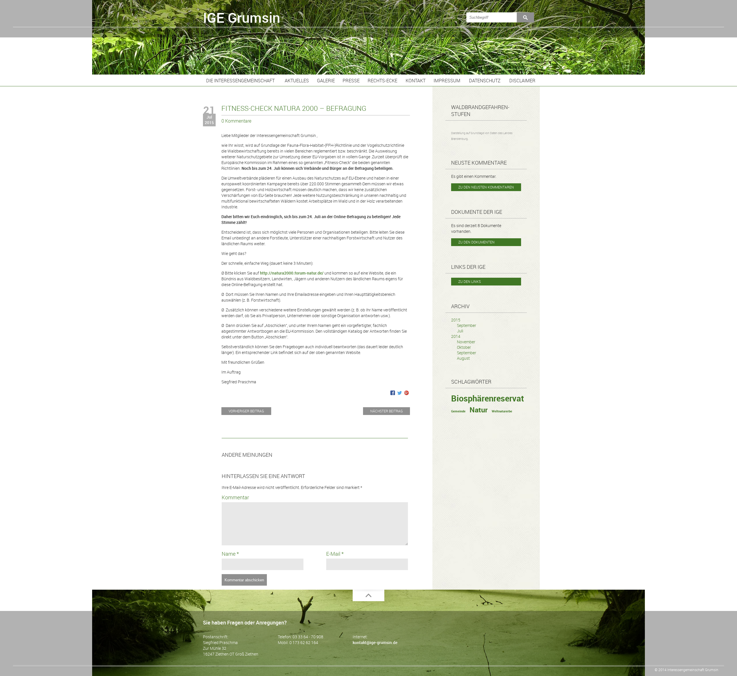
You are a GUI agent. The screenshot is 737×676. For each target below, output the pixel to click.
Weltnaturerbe (502, 411)
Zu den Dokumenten (476, 242)
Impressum (447, 80)
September (466, 325)
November (466, 341)
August (463, 358)
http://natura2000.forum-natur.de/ (292, 273)
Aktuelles (297, 80)
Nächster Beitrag (386, 411)
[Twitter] (399, 393)
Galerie (326, 80)
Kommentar (235, 497)
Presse (351, 80)
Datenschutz (485, 80)
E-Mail (335, 554)
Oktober (464, 347)
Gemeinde (458, 411)
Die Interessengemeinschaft (240, 80)
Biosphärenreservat (487, 398)
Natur (479, 409)
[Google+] (406, 393)
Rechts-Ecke (382, 80)
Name (230, 554)
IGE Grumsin (241, 17)
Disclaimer (522, 80)
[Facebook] (392, 393)
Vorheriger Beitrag (246, 411)
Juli (460, 331)
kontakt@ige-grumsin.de (375, 642)
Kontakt (416, 80)
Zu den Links (469, 281)
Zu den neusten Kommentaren (486, 187)
